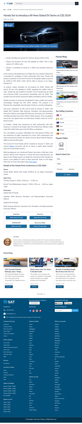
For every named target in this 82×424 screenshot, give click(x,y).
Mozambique (58, 389)
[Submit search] (76, 3)
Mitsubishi (31, 331)
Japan (5, 370)
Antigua (57, 326)
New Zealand (58, 394)
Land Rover (32, 361)
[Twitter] (37, 311)
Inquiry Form (7, 345)
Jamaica (57, 373)
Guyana (57, 368)
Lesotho (57, 380)
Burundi (57, 345)
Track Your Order (8, 354)
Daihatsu (31, 345)
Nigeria (56, 396)
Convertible (32, 393)
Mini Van (31, 400)
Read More (9, 286)
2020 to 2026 (7, 411)
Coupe (30, 389)
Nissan (30, 326)
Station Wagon (33, 410)
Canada (56, 347)
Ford (30, 356)
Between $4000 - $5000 (10, 393)
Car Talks (9, 9)
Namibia (57, 391)
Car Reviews (7, 363)
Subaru (31, 336)
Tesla (30, 373)
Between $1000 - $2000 (10, 386)
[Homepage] (10, 3)
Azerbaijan (57, 336)
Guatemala (57, 366)
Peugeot (31, 354)
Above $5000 (7, 395)
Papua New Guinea (59, 398)
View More (40, 294)
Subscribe (75, 310)
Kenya (5, 377)
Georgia (57, 361)
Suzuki (30, 340)
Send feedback (34, 303)
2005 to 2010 (7, 404)
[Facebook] (30, 311)
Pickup (30, 391)
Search (68, 174)
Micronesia (57, 384)
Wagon (31, 386)
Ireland (56, 370)
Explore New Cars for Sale (40, 217)
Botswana (57, 343)
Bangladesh (57, 340)
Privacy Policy (7, 331)
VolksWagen (32, 329)
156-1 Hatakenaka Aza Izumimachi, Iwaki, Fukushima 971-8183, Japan (23, 317)
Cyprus (56, 354)
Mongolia (57, 387)
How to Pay (6, 349)
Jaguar (30, 363)
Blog (5, 9)
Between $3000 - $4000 (10, 391)
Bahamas (57, 338)
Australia (57, 333)
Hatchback (32, 384)
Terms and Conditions (9, 333)
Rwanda (57, 407)
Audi (30, 352)
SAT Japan (33, 162)
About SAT (6, 324)
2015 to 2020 (7, 409)
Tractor (31, 403)
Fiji (55, 359)
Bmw (30, 349)
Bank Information (8, 352)
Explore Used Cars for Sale (16, 217)
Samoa (56, 410)
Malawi (56, 382)
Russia (56, 405)
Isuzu (30, 343)
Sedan (30, 382)
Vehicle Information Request (10, 347)
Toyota (30, 324)
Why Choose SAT (8, 329)
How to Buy (7, 342)
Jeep (30, 366)
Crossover (31, 407)
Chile (5, 379)
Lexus (30, 347)
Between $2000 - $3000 (10, 388)
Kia (30, 370)
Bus (30, 396)
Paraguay (57, 400)
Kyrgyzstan (57, 377)
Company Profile (8, 326)
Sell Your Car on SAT (16, 226)
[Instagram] (34, 311)
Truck (30, 405)
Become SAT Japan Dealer (40, 226)
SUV (30, 379)
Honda (11, 146)
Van (30, 398)
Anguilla (57, 329)
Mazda (30, 338)
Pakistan (57, 324)
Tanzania (6, 372)
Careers (5, 336)
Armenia (57, 331)
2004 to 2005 (7, 402)
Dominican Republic (8, 374)
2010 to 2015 (7, 407)
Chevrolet (31, 368)
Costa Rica (57, 352)
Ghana (56, 363)
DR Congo (57, 403)
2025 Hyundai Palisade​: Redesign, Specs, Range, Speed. (13, 272)
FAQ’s (5, 356)
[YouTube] (40, 311)
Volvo (30, 359)
